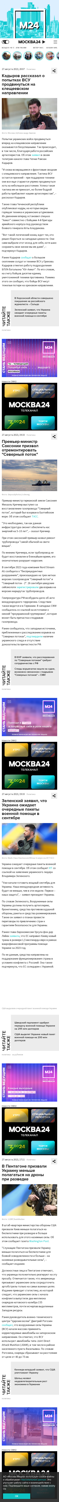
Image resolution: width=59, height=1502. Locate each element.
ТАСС (35, 516)
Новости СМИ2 (9, 381)
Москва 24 (29, 42)
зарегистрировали (27, 587)
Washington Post (39, 1241)
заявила (15, 936)
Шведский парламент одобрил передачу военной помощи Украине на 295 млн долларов (35, 1025)
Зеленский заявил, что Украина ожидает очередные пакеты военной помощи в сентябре (32, 312)
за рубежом (17, 1055)
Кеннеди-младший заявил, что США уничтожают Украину (35, 1371)
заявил (36, 155)
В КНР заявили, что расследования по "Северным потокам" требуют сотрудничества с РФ (34, 660)
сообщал (26, 257)
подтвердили (34, 636)
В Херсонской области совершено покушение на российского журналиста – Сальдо (34, 301)
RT (50, 868)
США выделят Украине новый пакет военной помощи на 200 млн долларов (35, 1037)
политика (6, 330)
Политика (31, 69)
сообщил (7, 1325)
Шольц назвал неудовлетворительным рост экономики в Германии (31, 1381)
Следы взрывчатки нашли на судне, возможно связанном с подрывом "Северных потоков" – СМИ (35, 671)
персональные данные (33, 1479)
